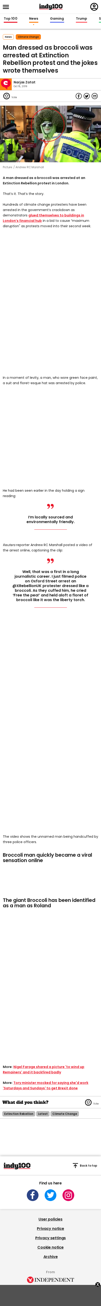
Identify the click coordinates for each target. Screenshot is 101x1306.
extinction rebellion (18, 1114)
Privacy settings (50, 1238)
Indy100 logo (51, 7)
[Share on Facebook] (79, 96)
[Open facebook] (33, 1195)
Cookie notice (50, 1247)
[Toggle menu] (7, 7)
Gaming (57, 19)
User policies (50, 1219)
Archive (50, 1256)
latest (43, 1114)
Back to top (88, 1166)
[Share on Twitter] (87, 96)
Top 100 (10, 19)
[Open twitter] (50, 1195)
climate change (28, 37)
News (33, 19)
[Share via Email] (95, 96)
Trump (81, 19)
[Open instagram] (68, 1195)
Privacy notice (50, 1228)
